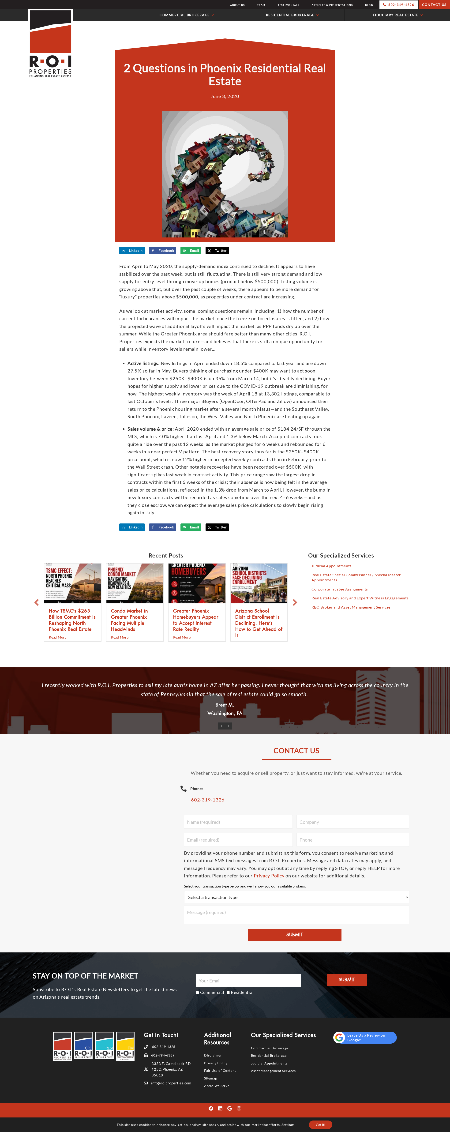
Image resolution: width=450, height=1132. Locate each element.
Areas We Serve (216, 1086)
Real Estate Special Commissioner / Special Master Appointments (356, 577)
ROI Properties (37, 44)
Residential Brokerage (269, 1055)
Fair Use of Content (220, 1070)
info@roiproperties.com (171, 1083)
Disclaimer (213, 1055)
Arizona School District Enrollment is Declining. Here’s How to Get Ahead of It (259, 623)
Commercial (212, 992)
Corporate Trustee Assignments (339, 589)
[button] (36, 602)
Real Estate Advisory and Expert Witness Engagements (360, 598)
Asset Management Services (273, 1071)
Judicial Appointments (331, 566)
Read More (58, 637)
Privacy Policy (269, 875)
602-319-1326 (208, 799)
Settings (287, 1125)
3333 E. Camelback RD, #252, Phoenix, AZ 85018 (171, 1069)
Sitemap (210, 1078)
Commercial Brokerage (269, 1048)
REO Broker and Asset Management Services (350, 607)
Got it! (320, 1125)
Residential (242, 992)
